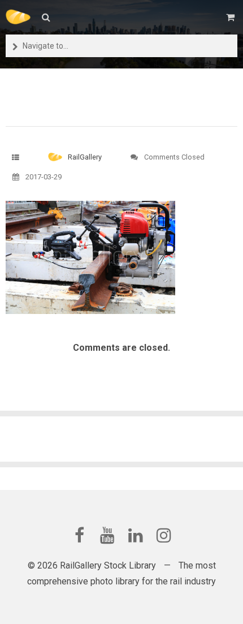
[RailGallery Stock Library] (18, 17)
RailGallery (85, 157)
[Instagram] (164, 535)
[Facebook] (79, 535)
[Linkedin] (135, 535)
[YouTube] (107, 535)
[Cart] (231, 17)
